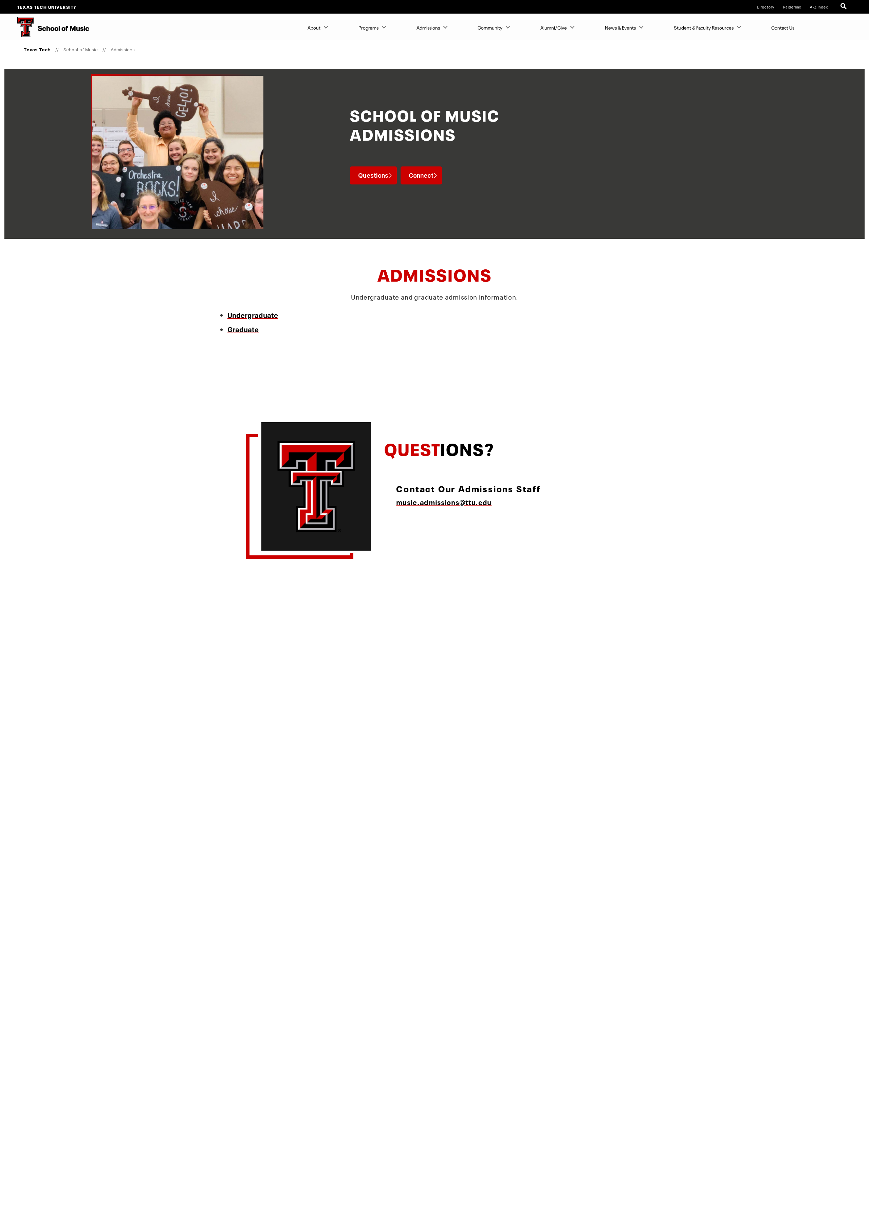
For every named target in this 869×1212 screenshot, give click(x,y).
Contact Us (782, 27)
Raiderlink (792, 7)
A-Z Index (819, 7)
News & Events (620, 27)
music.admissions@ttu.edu (444, 501)
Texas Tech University (47, 7)
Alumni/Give (553, 27)
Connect (421, 175)
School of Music (80, 49)
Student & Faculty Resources (704, 27)
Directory (765, 7)
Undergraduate (252, 314)
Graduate (243, 328)
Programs (368, 27)
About (314, 27)
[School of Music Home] (17, 27)
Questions (373, 175)
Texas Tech (37, 49)
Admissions (428, 27)
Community (490, 27)
